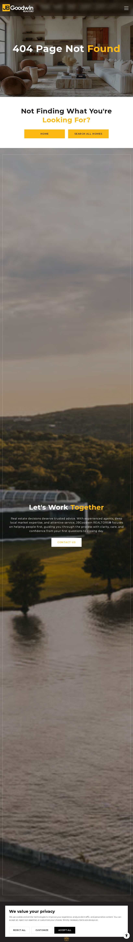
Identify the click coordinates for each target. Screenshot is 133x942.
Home (45, 133)
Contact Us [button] (66, 542)
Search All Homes (88, 133)
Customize (42, 930)
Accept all (64, 930)
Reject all (19, 930)
